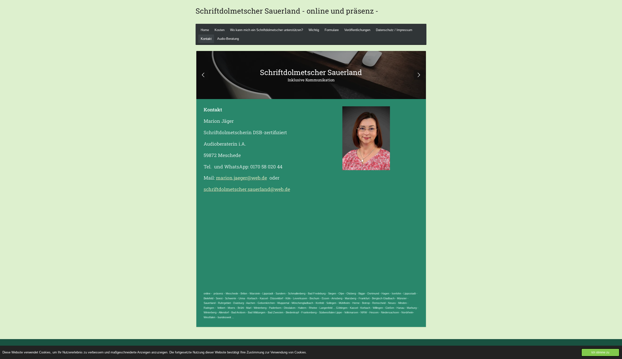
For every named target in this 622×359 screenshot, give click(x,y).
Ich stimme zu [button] (600, 352)
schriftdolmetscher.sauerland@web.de (247, 189)
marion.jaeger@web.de (241, 178)
